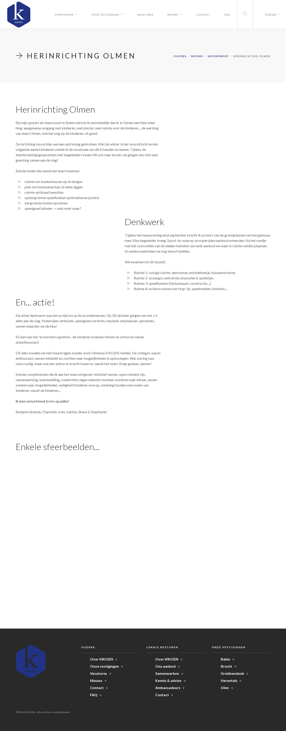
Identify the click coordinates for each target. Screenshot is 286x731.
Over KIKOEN (64, 14)
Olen (225, 687)
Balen (225, 659)
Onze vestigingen (105, 14)
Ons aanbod (165, 666)
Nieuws (172, 14)
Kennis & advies (168, 680)
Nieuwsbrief (218, 56)
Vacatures (145, 14)
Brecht (226, 666)
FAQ (227, 14)
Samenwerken (167, 673)
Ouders (271, 14)
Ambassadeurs (167, 687)
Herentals (229, 680)
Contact (203, 14)
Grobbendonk (232, 673)
